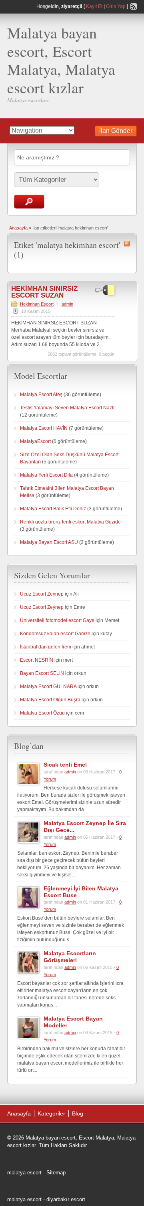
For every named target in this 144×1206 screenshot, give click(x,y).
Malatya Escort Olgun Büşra (50, 700)
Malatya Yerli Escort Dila (46, 475)
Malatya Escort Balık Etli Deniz (53, 508)
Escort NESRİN (36, 660)
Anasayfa (18, 227)
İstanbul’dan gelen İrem (45, 647)
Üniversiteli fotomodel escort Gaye (57, 620)
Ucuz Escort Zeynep (42, 594)
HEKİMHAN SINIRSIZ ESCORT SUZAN (44, 292)
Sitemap (56, 1173)
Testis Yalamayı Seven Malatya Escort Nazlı (67, 408)
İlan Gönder (115, 130)
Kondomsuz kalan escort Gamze (55, 633)
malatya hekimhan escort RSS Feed (127, 243)
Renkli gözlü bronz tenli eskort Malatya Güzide (70, 522)
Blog (77, 1113)
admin (67, 304)
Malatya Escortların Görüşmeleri (70, 956)
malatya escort (24, 1173)
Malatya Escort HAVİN (44, 428)
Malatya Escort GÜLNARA (48, 686)
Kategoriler (51, 1113)
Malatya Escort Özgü (42, 713)
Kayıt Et (94, 6)
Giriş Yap (116, 6)
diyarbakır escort (65, 1199)
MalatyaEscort (35, 441)
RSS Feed (133, 6)
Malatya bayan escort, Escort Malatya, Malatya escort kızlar (61, 60)
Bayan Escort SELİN (42, 673)
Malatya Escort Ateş (41, 394)
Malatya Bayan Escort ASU (49, 542)
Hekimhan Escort (37, 304)
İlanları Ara (29, 202)
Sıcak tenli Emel (65, 764)
